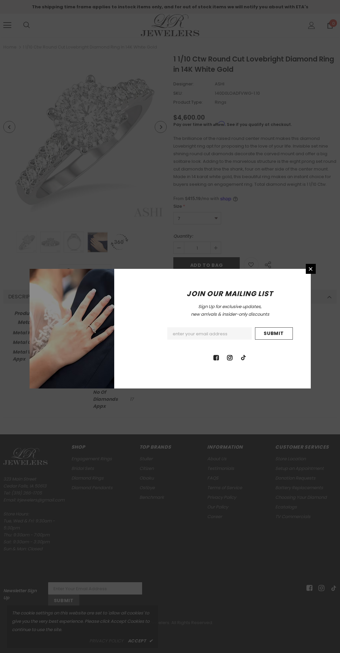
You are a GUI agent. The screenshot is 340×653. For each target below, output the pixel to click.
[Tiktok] (243, 357)
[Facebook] (216, 357)
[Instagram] (230, 357)
